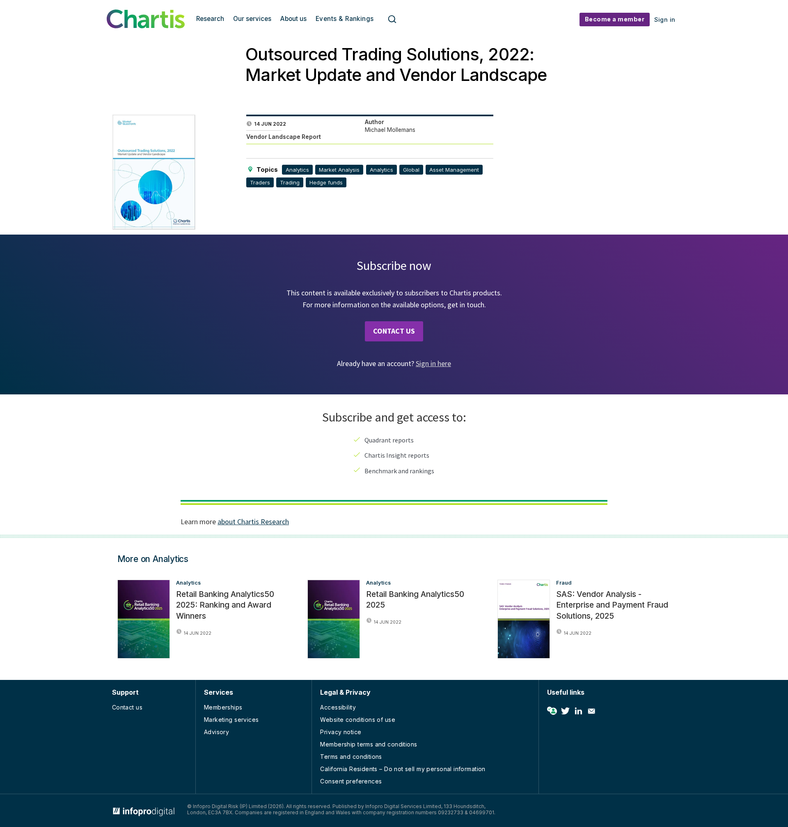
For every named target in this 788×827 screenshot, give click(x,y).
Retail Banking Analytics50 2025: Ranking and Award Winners (225, 605)
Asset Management (454, 169)
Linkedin (578, 711)
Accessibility (337, 707)
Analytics (297, 169)
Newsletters (591, 711)
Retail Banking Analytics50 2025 (415, 599)
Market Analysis (339, 169)
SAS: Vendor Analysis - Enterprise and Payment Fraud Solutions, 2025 (612, 605)
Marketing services (231, 719)
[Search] (392, 19)
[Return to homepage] (146, 26)
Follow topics (552, 711)
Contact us (127, 707)
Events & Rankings (345, 19)
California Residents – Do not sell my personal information (402, 768)
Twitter (565, 711)
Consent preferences (351, 781)
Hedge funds (326, 182)
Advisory (216, 731)
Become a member (615, 19)
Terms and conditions (351, 756)
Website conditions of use (357, 719)
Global (411, 169)
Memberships (223, 707)
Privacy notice (340, 731)
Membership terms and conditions (368, 744)
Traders (260, 182)
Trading (290, 182)
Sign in (665, 19)
